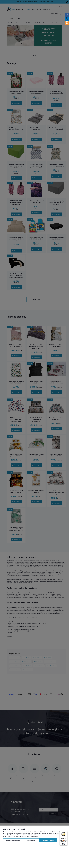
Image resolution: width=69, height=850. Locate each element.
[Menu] (66, 832)
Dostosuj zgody (31, 840)
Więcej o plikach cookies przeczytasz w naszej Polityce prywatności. (20, 836)
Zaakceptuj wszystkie (48, 840)
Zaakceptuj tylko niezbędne (13, 840)
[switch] (63, 844)
